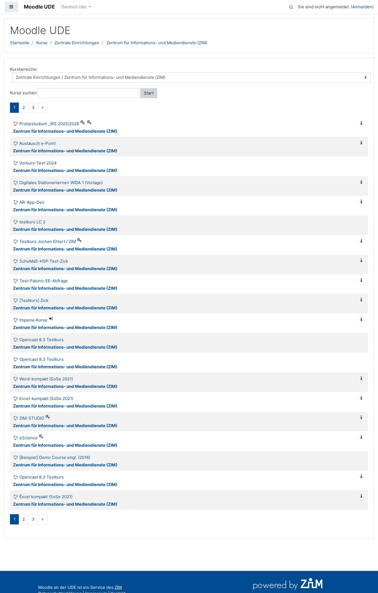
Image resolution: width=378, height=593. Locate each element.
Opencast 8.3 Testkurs (41, 339)
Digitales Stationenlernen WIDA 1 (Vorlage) (61, 182)
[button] (291, 6)
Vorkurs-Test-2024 (38, 163)
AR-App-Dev (31, 202)
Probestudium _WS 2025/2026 (49, 123)
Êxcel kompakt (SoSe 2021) (46, 496)
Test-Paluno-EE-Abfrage (43, 280)
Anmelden (362, 6)
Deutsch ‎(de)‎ (74, 6)
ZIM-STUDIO (31, 418)
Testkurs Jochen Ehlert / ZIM (47, 241)
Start (149, 93)
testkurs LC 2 (32, 221)
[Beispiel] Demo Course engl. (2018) (54, 457)
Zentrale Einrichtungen (77, 42)
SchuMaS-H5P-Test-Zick (43, 261)
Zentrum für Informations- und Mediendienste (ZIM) (156, 42)
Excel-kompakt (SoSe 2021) (46, 398)
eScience (28, 437)
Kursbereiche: (23, 69)
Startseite (19, 42)
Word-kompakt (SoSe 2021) (46, 379)
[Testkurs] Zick (33, 300)
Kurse (42, 42)
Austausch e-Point (37, 143)
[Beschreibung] (362, 123)
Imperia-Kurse (33, 320)
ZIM (118, 587)
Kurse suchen (23, 92)
